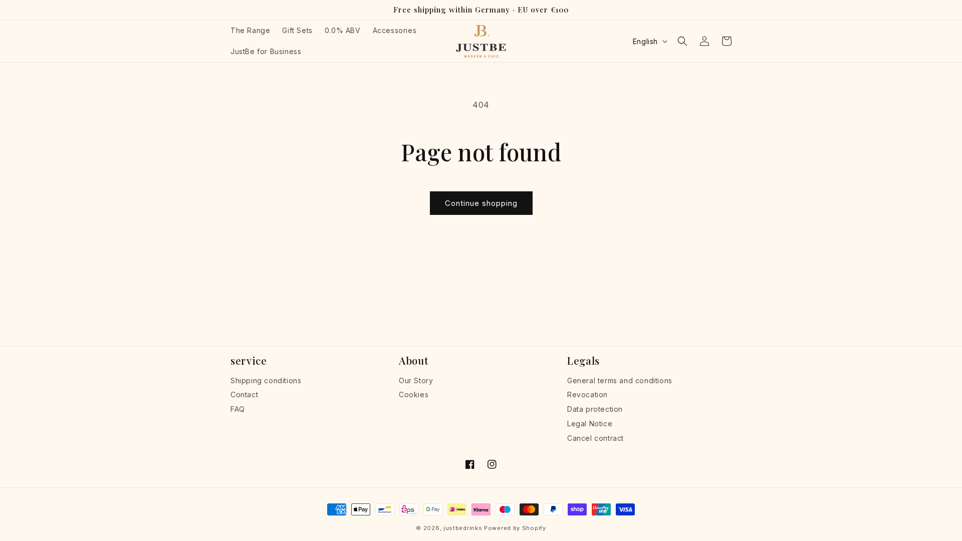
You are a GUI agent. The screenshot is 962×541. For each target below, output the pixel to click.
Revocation (587, 394)
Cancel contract (595, 438)
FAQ (237, 409)
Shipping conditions (265, 380)
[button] (682, 41)
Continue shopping (481, 203)
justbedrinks (462, 527)
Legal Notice (589, 423)
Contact (244, 394)
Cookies (413, 394)
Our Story (416, 380)
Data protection (595, 409)
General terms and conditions (619, 380)
